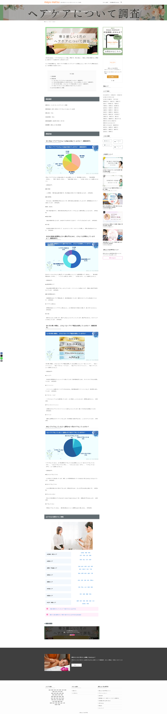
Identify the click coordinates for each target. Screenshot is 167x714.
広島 (79, 587)
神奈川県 (115, 125)
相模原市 (111, 118)
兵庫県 (54, 698)
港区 (116, 116)
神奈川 (84, 569)
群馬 (85, 566)
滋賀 (89, 573)
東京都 (116, 112)
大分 (93, 601)
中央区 (112, 101)
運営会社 (100, 705)
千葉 (91, 569)
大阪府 (105, 110)
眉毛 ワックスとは (107, 125)
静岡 (82, 573)
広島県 (52, 699)
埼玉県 (111, 107)
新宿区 (111, 112)
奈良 (88, 580)
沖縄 (88, 603)
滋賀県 (60, 696)
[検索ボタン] (121, 2)
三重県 (63, 696)
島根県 (60, 699)
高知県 (61, 701)
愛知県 (52, 696)
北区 (104, 103)
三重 (92, 573)
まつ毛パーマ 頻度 (107, 99)
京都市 (118, 101)
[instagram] (113, 80)
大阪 (79, 580)
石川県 (59, 691)
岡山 (82, 587)
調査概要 (54, 76)
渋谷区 (111, 116)
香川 (81, 594)
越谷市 (116, 129)
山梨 (89, 566)
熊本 (81, 601)
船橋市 (111, 129)
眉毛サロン (75, 690)
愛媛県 (59, 701)
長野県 (111, 131)
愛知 (79, 573)
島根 (89, 587)
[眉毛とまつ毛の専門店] (51, 2)
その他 (50, 13)
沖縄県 (59, 704)
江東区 (105, 116)
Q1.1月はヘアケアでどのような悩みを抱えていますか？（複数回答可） (68, 80)
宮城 (84, 555)
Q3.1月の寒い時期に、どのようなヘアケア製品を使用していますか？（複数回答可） (71, 84)
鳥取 (92, 587)
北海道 (82, 552)
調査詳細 (54, 78)
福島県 (105, 129)
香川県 (53, 701)
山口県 (57, 699)
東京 (80, 569)
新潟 (81, 559)
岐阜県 (111, 110)
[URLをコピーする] (1, 361)
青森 (86, 552)
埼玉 (88, 569)
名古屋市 (116, 105)
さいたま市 (106, 95)
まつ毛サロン (75, 693)
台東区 (111, 105)
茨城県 (52, 693)
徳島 (84, 594)
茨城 (79, 566)
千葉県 (105, 105)
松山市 (105, 114)
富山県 (56, 691)
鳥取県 (63, 699)
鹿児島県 (56, 704)
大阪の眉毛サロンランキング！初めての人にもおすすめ (63, 609)
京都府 (57, 698)
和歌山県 (62, 698)
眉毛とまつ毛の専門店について (105, 690)
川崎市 (116, 110)
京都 (85, 580)
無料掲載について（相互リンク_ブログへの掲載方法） (109, 698)
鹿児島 (84, 603)
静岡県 (55, 696)
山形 (87, 555)
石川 (87, 559)
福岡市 (116, 127)
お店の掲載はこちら (112, 76)
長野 (92, 566)
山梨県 (60, 693)
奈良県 (60, 698)
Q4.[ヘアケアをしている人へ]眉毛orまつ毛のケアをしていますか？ (68, 85)
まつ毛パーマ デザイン (108, 97)
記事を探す (101, 695)
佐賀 (90, 601)
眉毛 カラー (118, 118)
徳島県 (56, 701)
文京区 (105, 112)
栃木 (82, 566)
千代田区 (110, 103)
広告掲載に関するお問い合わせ (105, 700)
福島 (90, 555)
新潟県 (53, 691)
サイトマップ (101, 708)
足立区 (105, 131)
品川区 (105, 107)
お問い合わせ (101, 703)
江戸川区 (116, 114)
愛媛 (87, 594)
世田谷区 (105, 101)
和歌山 (91, 580)
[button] (1, 353)
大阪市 (116, 107)
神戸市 (105, 127)
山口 (85, 587)
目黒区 (105, 118)
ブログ (47, 13)
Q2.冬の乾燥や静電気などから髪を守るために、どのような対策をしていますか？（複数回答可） (74, 82)
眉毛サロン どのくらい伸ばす (109, 120)
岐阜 (85, 573)
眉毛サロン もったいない (109, 123)
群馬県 (57, 693)
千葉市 (116, 103)
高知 (90, 594)
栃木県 (55, 693)
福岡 (78, 601)
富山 (84, 559)
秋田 (89, 552)
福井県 (111, 127)
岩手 (81, 555)
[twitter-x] (112, 80)
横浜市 (111, 114)
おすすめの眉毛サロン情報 (58, 87)
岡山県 (55, 699)
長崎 (87, 601)
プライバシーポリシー (103, 693)
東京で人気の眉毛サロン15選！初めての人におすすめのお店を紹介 (65, 614)
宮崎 (84, 601)
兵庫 (82, 580)
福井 (90, 559)
